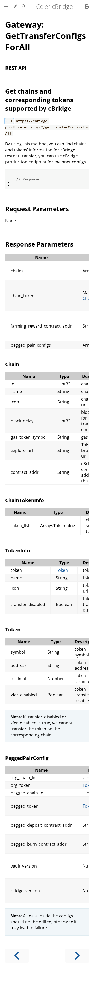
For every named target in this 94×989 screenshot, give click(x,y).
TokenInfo (17, 550)
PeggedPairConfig (27, 758)
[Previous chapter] (17, 956)
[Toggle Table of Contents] (6, 6)
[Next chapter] (77, 956)
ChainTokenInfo (24, 500)
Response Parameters (39, 244)
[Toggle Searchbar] (23, 6)
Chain (12, 364)
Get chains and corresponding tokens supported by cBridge (39, 100)
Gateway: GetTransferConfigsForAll (45, 35)
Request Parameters (37, 208)
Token (62, 570)
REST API (15, 68)
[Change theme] (15, 6)
